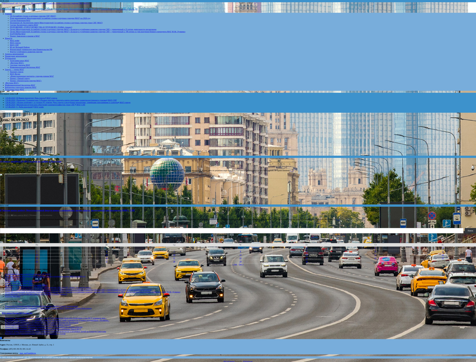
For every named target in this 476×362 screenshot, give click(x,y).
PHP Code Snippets (229, 361)
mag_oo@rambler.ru (28, 353)
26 (37, 261)
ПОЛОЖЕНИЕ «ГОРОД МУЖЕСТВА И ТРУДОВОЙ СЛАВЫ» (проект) (41, 27)
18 (443, 255)
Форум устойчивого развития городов (26, 52)
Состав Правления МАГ (20, 20)
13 (107, 255)
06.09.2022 (6, 166)
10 (375, 251)
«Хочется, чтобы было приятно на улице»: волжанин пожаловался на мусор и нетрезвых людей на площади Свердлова (55, 331)
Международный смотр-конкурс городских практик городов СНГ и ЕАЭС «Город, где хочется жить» (48, 287)
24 (375, 258)
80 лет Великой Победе (20, 47)
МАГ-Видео (15, 74)
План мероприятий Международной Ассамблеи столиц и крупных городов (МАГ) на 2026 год (50, 18)
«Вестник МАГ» (17, 63)
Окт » (241, 264)
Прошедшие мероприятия (16, 56)
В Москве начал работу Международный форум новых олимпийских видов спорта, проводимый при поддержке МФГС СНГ (67, 210)
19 (37, 258)
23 (307, 258)
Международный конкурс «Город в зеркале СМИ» (26, 285)
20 (107, 258)
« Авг (234, 264)
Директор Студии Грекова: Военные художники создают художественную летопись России (43, 327)
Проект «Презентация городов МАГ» (26, 81)
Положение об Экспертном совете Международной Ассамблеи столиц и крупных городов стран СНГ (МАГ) (56, 23)
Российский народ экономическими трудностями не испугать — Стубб (35, 334)
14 (174, 255)
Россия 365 (27, 313)
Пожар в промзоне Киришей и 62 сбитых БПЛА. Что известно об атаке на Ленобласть (41, 323)
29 (240, 261)
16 (307, 255)
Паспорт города (16, 72)
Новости (8, 38)
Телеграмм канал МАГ (19, 61)
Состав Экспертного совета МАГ (24, 25)
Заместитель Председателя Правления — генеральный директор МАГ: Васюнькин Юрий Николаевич (48, 308)
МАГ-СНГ (14, 45)
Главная (8, 14)
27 (107, 261)
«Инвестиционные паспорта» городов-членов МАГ (32, 76)
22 (240, 258)
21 (174, 258)
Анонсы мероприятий (14, 54)
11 (443, 251)
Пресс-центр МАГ (20, 166)
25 (443, 258)
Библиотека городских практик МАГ (20, 87)
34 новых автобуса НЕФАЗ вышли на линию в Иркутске (30, 161)
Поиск (470, 231)
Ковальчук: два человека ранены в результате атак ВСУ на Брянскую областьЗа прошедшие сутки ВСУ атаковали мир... (56, 318)
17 (375, 255)
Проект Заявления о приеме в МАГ (25, 36)
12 (37, 255)
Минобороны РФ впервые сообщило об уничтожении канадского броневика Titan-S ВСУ (43, 329)
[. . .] (292, 170)
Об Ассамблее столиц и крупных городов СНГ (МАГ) (33, 16)
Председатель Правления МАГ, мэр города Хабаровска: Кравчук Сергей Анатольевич (41, 306)
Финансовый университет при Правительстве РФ (31, 49)
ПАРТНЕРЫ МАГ (18, 34)
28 (174, 261)
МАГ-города (15, 43)
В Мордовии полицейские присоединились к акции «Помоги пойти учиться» (38, 325)
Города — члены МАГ (14, 69)
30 (307, 261)
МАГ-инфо (14, 41)
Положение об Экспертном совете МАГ (22, 281)
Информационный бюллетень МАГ (25, 67)
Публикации (10, 58)
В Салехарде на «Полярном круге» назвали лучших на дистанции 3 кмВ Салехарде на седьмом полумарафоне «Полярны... (57, 320)
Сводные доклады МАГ (20, 65)
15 (240, 255)
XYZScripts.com (248, 361)
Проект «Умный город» (20, 78)
